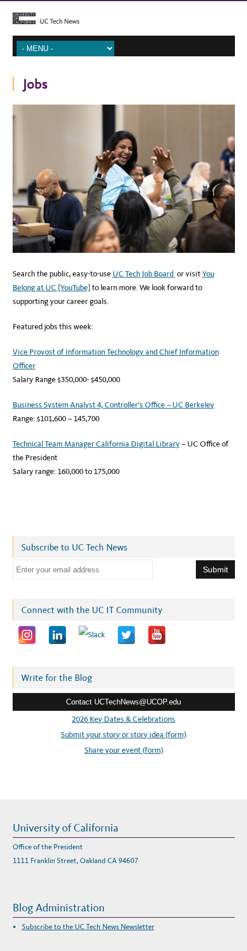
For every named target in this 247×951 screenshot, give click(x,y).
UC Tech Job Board (144, 274)
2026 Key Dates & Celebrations (123, 719)
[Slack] (92, 635)
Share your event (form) (123, 750)
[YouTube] (156, 635)
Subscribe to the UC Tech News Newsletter (88, 926)
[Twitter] (126, 635)
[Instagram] (27, 635)
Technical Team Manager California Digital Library (96, 444)
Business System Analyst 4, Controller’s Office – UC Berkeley (113, 405)
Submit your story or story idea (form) (123, 735)
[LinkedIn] (57, 635)
